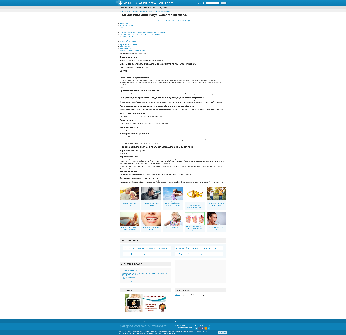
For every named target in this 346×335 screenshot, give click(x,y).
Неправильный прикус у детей (151, 228)
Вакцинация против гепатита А (132, 281)
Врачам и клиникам (149, 321)
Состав (122, 27)
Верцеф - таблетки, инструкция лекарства (195, 254)
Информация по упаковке (128, 41)
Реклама (160, 321)
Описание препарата (126, 25)
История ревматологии (129, 270)
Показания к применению (128, 29)
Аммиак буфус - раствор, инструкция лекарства (197, 248)
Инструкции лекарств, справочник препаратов (155, 11)
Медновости (123, 8)
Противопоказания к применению (130, 31)
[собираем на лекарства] (145, 304)
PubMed (177, 295)
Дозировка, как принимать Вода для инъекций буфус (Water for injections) (143, 32)
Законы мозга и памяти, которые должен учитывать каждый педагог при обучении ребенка (145, 274)
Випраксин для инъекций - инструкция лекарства (147, 248)
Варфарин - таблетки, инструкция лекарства (145, 254)
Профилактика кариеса (172, 227)
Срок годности (124, 38)
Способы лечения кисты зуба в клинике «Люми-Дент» (194, 228)
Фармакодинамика (125, 46)
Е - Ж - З (163, 21)
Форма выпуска (124, 23)
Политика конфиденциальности (183, 327)
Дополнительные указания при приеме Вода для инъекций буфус (140, 34)
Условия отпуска (125, 40)
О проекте (123, 321)
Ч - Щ (187, 21)
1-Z (153, 21)
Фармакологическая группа (128, 45)
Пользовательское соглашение (183, 330)
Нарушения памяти (128, 278)
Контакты (168, 321)
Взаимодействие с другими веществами (132, 50)
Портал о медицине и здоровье (128, 11)
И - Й (167, 21)
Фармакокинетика (125, 48)
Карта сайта (177, 321)
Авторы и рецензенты (134, 321)
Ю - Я (192, 21)
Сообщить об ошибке (180, 325)
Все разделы (222, 8)
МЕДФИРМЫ (163, 8)
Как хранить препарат (127, 36)
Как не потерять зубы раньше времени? (216, 228)
